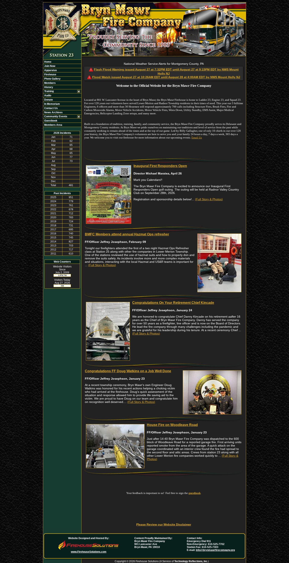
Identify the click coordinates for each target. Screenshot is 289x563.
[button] (60, 91)
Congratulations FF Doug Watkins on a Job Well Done (128, 371)
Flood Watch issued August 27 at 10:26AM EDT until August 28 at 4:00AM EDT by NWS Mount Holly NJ (166, 77)
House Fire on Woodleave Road (172, 425)
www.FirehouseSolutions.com (88, 551)
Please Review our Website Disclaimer (163, 524)
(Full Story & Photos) (209, 199)
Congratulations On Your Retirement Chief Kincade (173, 302)
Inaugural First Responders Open (160, 166)
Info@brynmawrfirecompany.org (215, 550)
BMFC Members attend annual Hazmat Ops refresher (127, 234)
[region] (62, 93)
